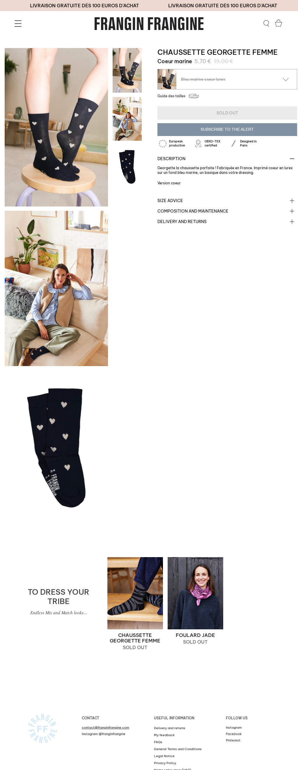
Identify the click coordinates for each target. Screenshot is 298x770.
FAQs (158, 742)
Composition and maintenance (192, 211)
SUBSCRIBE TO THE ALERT (227, 129)
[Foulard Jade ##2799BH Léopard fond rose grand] (195, 593)
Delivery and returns (182, 221)
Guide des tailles (171, 96)
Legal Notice (164, 756)
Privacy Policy (165, 763)
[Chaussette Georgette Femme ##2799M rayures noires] (135, 593)
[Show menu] (19, 23)
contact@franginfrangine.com (105, 727)
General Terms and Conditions (178, 749)
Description (171, 158)
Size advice (170, 200)
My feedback (164, 735)
